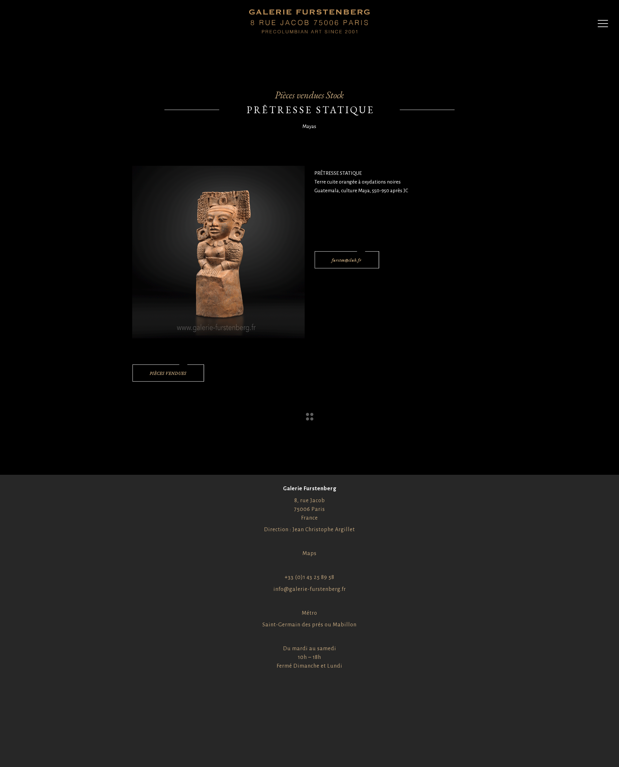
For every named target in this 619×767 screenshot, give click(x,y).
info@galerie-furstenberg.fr (309, 589)
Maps (309, 553)
